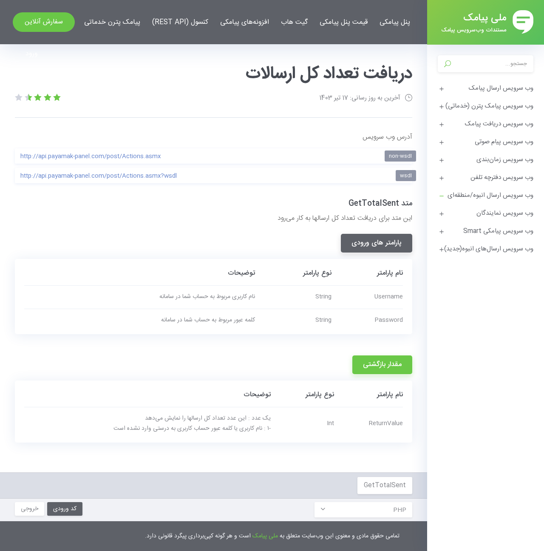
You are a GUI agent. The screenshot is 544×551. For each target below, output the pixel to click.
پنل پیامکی (395, 22)
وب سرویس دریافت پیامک (499, 124)
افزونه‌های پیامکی (244, 22)
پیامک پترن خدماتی (112, 22)
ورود (32, 54)
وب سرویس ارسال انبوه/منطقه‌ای (490, 195)
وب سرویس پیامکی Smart (498, 231)
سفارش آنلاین (44, 22)
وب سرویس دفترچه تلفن (501, 177)
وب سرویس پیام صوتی (504, 141)
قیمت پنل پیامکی (344, 22)
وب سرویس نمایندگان (504, 213)
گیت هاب (294, 22)
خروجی (29, 509)
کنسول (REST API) (180, 22)
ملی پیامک (265, 536)
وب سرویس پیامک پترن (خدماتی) (489, 106)
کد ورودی (64, 509)
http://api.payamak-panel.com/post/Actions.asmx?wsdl (216, 176)
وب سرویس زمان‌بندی (504, 159)
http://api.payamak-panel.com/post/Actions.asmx (216, 156)
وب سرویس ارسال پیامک (501, 88)
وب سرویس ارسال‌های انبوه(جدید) (488, 249)
